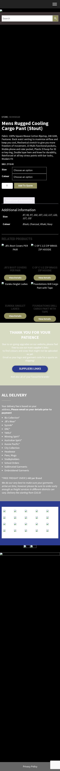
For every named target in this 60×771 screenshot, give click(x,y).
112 (45, 214)
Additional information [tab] (19, 200)
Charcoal (34, 224)
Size (4, 169)
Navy (49, 224)
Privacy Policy (30, 766)
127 (24, 218)
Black (25, 224)
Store (5, 117)
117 (50, 214)
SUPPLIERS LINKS (30, 369)
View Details (15, 277)
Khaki (43, 224)
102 (35, 214)
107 (40, 214)
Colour (5, 176)
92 (27, 214)
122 (55, 214)
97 (31, 214)
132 (29, 218)
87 (24, 214)
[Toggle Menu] (54, 4)
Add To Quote (25, 185)
